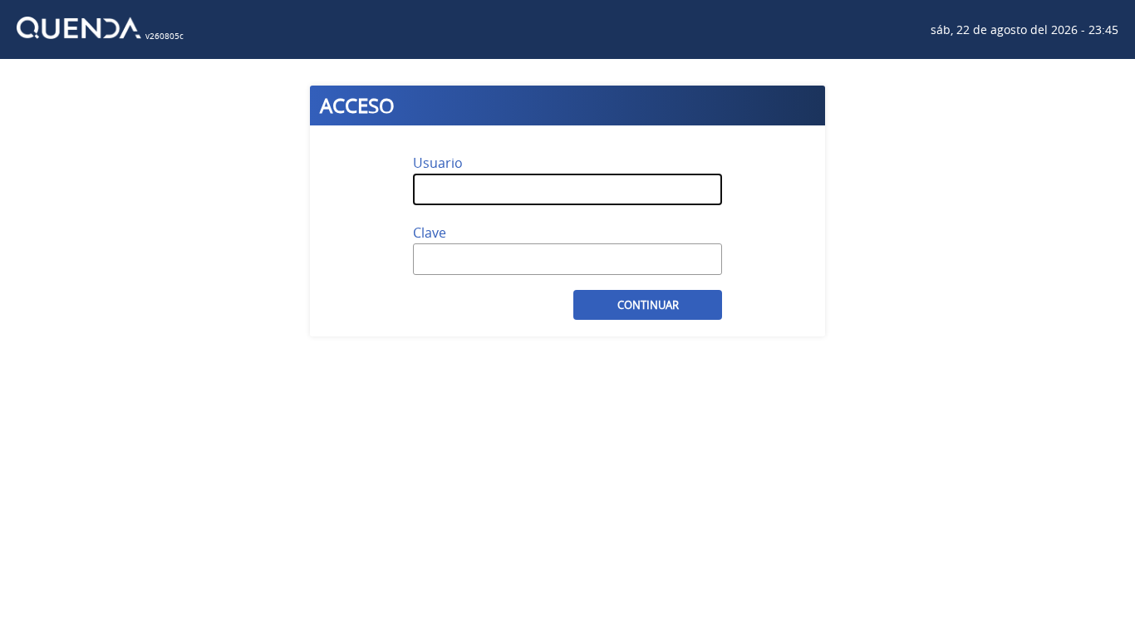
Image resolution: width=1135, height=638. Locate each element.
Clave (429, 232)
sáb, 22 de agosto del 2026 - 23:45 (1024, 29)
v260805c (164, 36)
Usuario (438, 163)
